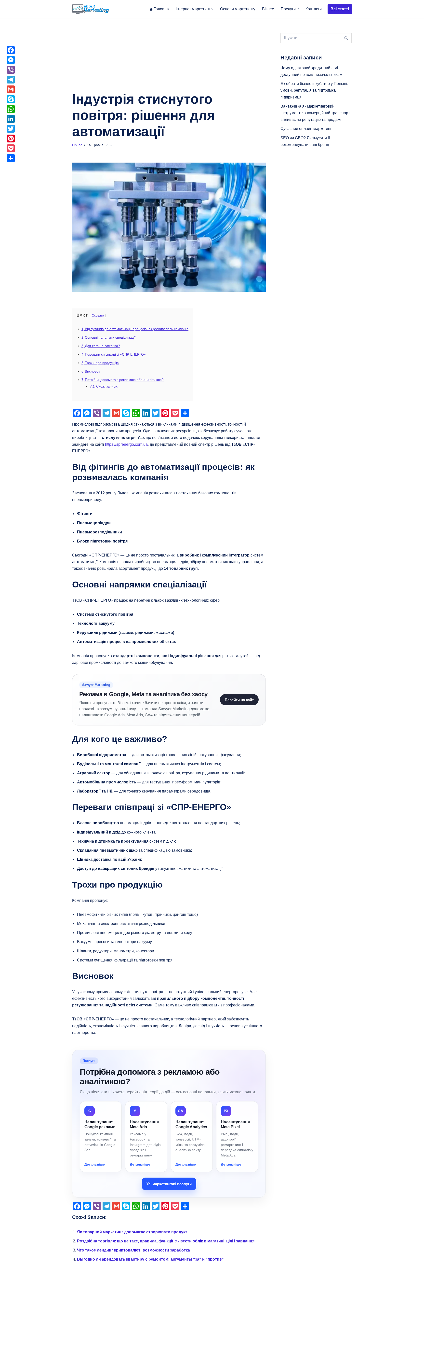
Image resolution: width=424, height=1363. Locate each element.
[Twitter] (11, 129)
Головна (161, 9)
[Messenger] (11, 60)
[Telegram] (11, 79)
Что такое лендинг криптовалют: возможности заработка (133, 1250)
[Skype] (11, 99)
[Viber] (11, 70)
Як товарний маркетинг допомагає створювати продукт (132, 1232)
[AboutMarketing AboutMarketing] (90, 9)
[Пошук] (346, 38)
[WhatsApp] (11, 109)
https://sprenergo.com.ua (126, 444)
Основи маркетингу (237, 9)
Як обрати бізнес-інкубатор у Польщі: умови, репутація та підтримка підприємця (314, 90)
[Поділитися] (11, 158)
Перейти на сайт (239, 700)
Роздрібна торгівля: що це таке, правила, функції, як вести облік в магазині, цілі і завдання (165, 1241)
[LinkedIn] (11, 119)
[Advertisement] (169, 54)
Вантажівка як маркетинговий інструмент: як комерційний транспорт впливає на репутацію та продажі (315, 113)
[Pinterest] (11, 138)
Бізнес (268, 9)
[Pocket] (11, 148)
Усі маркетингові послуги (169, 1184)
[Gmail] (11, 89)
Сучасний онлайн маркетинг (306, 128)
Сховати (98, 315)
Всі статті (340, 9)
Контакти (313, 9)
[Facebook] (11, 50)
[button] (212, 9)
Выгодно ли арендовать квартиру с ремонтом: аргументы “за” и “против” (150, 1259)
